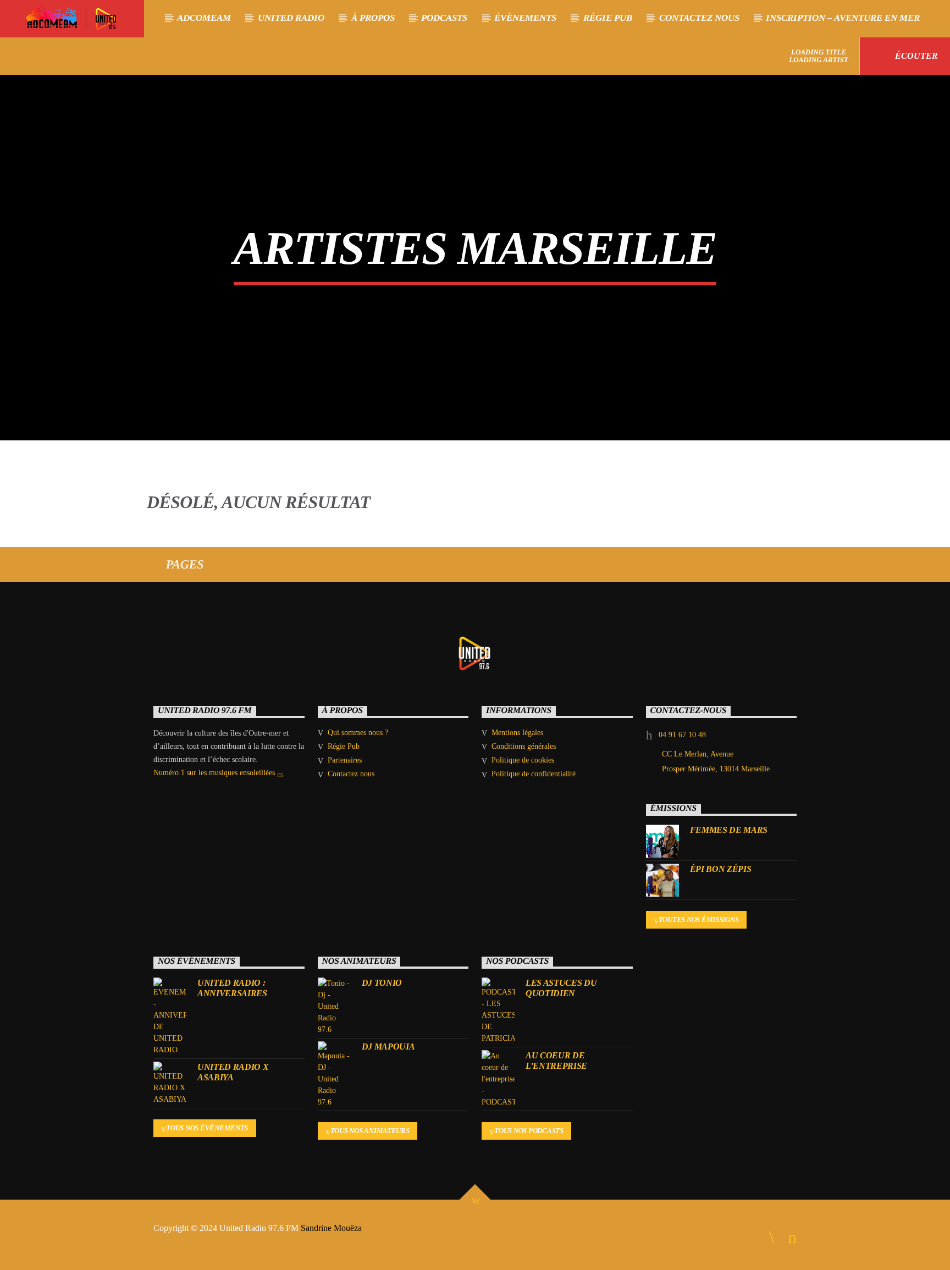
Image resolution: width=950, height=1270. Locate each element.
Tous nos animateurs (370, 1131)
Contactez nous (699, 18)
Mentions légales (517, 732)
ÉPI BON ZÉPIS (721, 869)
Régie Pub (607, 18)
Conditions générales (523, 746)
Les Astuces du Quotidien (561, 988)
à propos (373, 18)
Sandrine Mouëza (332, 1228)
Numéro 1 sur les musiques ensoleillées (215, 773)
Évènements (525, 18)
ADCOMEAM (204, 18)
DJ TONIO (382, 982)
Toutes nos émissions (699, 919)
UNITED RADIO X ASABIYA (233, 1072)
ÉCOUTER (915, 55)
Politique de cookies (522, 760)
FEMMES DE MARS (729, 830)
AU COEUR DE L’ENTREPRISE (556, 1060)
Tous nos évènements (207, 1128)
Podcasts (444, 18)
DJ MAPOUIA (388, 1046)
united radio (291, 18)
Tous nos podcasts (529, 1131)
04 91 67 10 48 (682, 735)
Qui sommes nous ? (358, 732)
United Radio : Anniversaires (232, 988)
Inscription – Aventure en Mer (843, 18)
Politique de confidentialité (533, 774)
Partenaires (345, 760)
